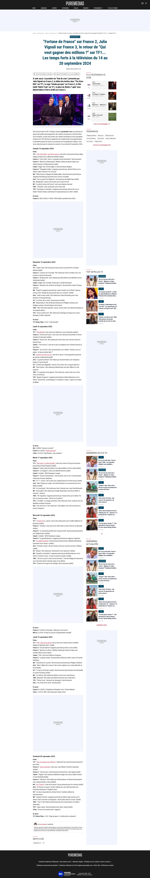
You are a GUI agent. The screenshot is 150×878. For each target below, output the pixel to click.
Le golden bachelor (42, 541)
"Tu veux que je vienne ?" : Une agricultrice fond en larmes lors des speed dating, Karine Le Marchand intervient (107, 526)
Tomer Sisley (101, 138)
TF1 (89, 87)
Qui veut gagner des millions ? (46, 762)
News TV (47, 33)
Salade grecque (51, 451)
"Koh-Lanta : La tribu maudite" (45, 463)
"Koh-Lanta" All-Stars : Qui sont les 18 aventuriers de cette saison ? (106, 500)
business (85, 8)
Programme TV (98, 8)
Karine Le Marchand (110, 138)
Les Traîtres (40, 784)
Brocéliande (41, 332)
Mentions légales (78, 862)
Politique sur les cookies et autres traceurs (97, 862)
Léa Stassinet (43, 824)
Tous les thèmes (113, 8)
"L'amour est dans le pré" (44, 355)
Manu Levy (100, 135)
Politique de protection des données (47, 865)
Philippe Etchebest (91, 135)
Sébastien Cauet (109, 135)
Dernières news (40, 33)
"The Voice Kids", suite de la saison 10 (48, 154)
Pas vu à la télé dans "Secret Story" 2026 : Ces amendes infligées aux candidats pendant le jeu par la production (107, 464)
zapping (54, 8)
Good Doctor (41, 521)
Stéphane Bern (98, 141)
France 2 (89, 98)
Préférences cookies (107, 865)
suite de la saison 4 (46, 643)
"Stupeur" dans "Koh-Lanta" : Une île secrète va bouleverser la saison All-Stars (107, 487)
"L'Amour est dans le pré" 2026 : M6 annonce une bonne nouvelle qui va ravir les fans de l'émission (107, 320)
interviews (65, 8)
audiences (44, 8)
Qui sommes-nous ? (66, 862)
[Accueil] (75, 3)
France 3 (89, 108)
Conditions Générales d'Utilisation (48, 862)
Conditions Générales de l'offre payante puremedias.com (76, 865)
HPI (38, 643)
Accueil (34, 33)
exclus (76, 8)
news (34, 8)
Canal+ (88, 119)
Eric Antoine (90, 141)
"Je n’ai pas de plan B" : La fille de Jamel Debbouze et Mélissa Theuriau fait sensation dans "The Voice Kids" (107, 295)
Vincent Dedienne (91, 138)
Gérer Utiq (97, 865)
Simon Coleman (45, 767)
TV (43, 843)
